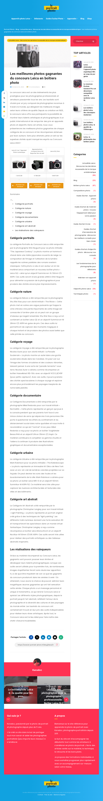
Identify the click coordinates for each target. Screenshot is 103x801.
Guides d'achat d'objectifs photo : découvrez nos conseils (85, 252)
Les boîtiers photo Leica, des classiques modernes (89, 111)
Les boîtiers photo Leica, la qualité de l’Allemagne (89, 126)
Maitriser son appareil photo (87, 279)
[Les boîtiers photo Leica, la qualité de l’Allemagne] (78, 122)
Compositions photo (82, 190)
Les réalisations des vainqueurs (29, 230)
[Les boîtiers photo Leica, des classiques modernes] (78, 107)
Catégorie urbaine (23, 221)
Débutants (38, 19)
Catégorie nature (23, 208)
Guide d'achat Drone (82, 224)
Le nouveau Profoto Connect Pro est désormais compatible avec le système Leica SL (90, 92)
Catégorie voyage (23, 212)
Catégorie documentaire (26, 217)
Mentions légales (59, 795)
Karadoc (37, 670)
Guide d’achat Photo (54, 19)
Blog (82, 19)
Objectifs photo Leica (82, 289)
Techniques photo (81, 294)
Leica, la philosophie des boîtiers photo (90, 139)
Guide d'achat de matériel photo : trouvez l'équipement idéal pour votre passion (85, 211)
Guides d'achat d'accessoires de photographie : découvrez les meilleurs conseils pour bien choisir (85, 235)
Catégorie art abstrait (25, 226)
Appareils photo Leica (20, 19)
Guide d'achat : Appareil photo (86, 197)
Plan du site (48, 795)
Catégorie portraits (24, 204)
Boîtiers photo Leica (82, 185)
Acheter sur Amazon (20, 186)
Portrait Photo (9, 29)
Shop (89, 19)
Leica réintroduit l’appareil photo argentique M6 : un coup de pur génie (90, 70)
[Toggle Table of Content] (11, 200)
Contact (40, 795)
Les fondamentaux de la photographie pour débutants (86, 266)
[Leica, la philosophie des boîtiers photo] (78, 137)
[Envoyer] (94, 41)
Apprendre (71, 19)
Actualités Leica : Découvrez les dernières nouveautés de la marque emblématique (50, 29)
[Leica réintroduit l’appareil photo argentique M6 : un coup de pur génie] (78, 64)
